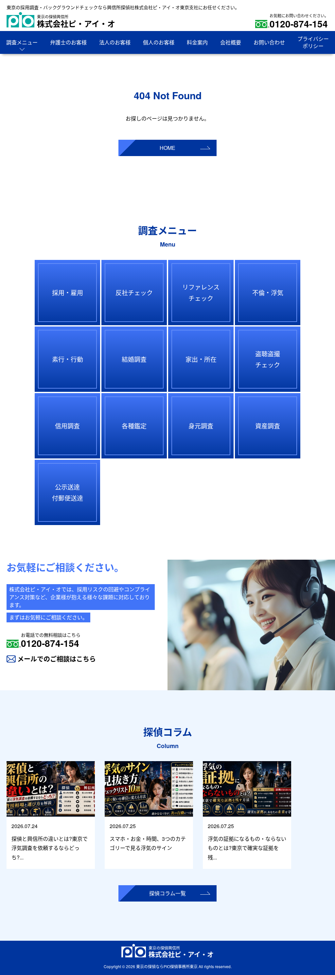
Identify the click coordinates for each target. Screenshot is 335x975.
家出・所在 (201, 359)
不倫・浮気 (267, 292)
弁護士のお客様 (68, 42)
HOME (167, 148)
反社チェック (134, 292)
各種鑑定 (134, 425)
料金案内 (197, 42)
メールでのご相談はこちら (56, 658)
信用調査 (67, 425)
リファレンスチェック (201, 292)
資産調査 (267, 425)
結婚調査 (134, 359)
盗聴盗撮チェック (267, 359)
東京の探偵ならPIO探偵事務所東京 (167, 966)
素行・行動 (67, 359)
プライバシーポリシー (313, 42)
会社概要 (230, 42)
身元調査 (200, 425)
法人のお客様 (115, 42)
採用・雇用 (67, 292)
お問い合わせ (269, 42)
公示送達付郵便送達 (67, 492)
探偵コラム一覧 (167, 893)
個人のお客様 (158, 42)
